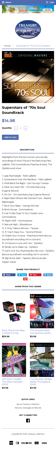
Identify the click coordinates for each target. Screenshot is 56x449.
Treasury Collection (36, 434)
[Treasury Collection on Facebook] (28, 420)
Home (7, 45)
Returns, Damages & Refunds (28, 408)
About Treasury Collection (28, 404)
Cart (51, 2)
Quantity (7, 128)
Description (27, 149)
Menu (8, 2)
